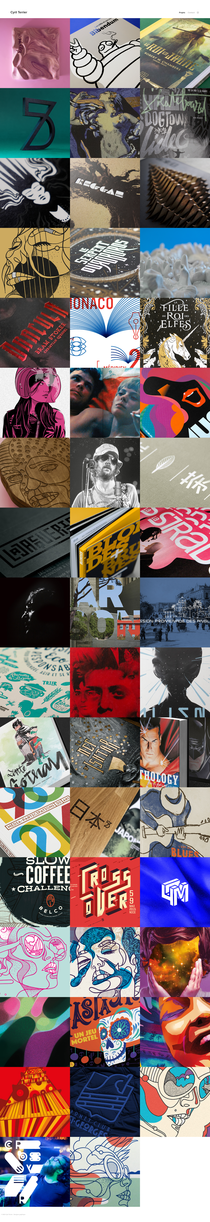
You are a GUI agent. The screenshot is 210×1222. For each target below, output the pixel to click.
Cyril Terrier (18, 12)
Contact (191, 12)
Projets (182, 12)
